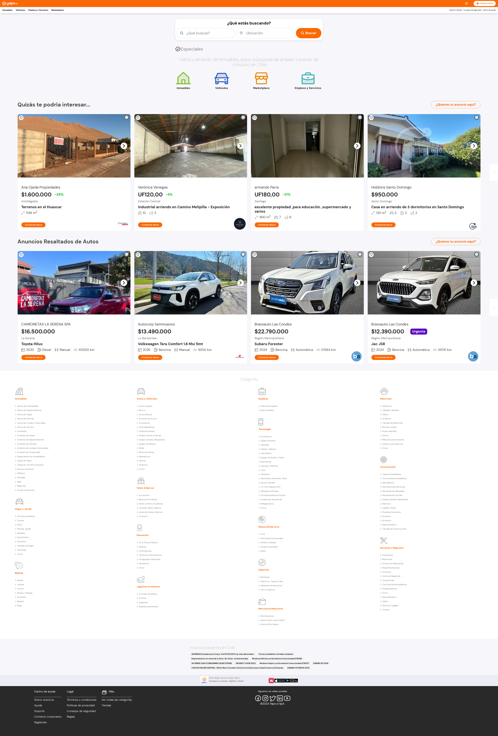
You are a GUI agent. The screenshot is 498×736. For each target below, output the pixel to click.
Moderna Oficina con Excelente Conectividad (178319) (277, 658)
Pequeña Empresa (390, 567)
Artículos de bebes (148, 594)
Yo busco (143, 516)
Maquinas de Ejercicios (271, 585)
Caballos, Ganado (390, 410)
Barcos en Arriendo (148, 499)
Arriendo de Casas (26, 435)
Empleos (263, 398)
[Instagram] (265, 698)
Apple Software (268, 440)
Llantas (142, 460)
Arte (263, 534)
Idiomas (142, 546)
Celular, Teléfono (268, 449)
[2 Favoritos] (371, 117)
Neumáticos (144, 456)
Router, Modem (268, 482)
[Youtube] (287, 698)
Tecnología (264, 429)
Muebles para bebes (148, 606)
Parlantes (265, 474)
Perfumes (21, 597)
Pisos (19, 524)
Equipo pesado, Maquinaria (152, 439)
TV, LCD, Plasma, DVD (271, 486)
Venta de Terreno (25, 427)
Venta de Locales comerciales (31, 423)
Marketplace (57, 10)
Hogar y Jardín (23, 509)
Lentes (20, 588)
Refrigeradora (267, 503)
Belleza (19, 573)
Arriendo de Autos (148, 418)
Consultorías (388, 580)
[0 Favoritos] (21, 117)
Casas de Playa (24, 460)
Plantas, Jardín (24, 528)
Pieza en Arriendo (25, 469)
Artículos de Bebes (26, 516)
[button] (124, 146)
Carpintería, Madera (391, 474)
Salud (385, 601)
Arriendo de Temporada (28, 452)
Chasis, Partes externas (150, 435)
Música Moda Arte (268, 526)
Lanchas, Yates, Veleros (150, 507)
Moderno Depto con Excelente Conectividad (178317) (284, 663)
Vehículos (20, 10)
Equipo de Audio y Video (272, 457)
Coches (142, 598)
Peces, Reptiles (389, 431)
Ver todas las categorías (117, 700)
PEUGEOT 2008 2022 (246, 663)
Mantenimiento (389, 524)
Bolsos (20, 580)
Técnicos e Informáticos (150, 555)
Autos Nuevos (145, 414)
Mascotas (386, 398)
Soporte (39, 711)
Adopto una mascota (392, 444)
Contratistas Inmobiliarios (394, 478)
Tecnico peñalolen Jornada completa (275, 654)
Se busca (21, 541)
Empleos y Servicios (38, 10)
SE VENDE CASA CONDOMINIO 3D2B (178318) (212, 663)
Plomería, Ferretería (391, 512)
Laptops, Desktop (269, 465)
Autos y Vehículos (147, 398)
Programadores (389, 588)
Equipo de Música (147, 444)
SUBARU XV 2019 (320, 663)
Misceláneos (388, 482)
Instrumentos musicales (272, 538)
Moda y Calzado (25, 593)
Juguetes (143, 602)
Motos (142, 410)
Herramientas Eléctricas (393, 486)
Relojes (20, 601)
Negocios (21, 485)
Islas (19, 481)
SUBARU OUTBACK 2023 (298, 668)
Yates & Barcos (145, 487)
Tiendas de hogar (25, 545)
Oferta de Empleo (269, 406)
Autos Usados (145, 406)
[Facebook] (258, 698)
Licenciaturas (145, 551)
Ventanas (21, 549)
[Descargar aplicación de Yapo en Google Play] (292, 680)
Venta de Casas (24, 414)
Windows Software (270, 491)
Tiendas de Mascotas (392, 423)
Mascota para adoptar (393, 439)
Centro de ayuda (489, 10)
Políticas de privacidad (81, 705)
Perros (385, 435)
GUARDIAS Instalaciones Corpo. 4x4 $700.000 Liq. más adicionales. (223, 654)
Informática (266, 453)
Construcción (388, 466)
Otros (20, 554)
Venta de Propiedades (27, 406)
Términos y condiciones (81, 700)
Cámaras (265, 444)
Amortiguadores (146, 427)
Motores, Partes (146, 452)
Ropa (19, 605)
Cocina (20, 520)
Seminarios (144, 563)
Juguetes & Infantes (148, 586)
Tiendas (106, 705)
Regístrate (40, 722)
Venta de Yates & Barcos (151, 512)
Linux (263, 470)
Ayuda (38, 705)
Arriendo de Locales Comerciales (32, 448)
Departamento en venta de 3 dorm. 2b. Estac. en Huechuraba (220, 658)
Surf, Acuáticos (268, 589)
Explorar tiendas (455, 10)
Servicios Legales (390, 605)
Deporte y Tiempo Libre (272, 581)
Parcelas (21, 477)
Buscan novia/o (389, 427)
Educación (143, 535)
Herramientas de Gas (392, 495)
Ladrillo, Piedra (389, 507)
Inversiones (387, 555)
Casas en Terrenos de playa (30, 464)
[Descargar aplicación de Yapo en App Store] (280, 680)
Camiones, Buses (147, 431)
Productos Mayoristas (392, 563)
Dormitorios (22, 537)
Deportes (263, 569)
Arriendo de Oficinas (27, 444)
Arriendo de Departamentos (30, 439)
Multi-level (387, 559)
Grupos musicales (269, 546)
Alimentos (387, 406)
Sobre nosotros (44, 700)
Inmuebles (7, 10)
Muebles (21, 533)
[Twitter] (272, 698)
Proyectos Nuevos (25, 490)
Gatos (385, 414)
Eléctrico (386, 503)
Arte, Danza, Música (148, 542)
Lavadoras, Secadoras (271, 499)
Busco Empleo (267, 410)
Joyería (20, 584)
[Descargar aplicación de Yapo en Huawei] (271, 680)
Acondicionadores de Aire (273, 495)
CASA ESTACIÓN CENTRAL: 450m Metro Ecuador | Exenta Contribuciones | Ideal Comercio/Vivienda (237, 668)
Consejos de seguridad (472, 10)
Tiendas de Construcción (394, 528)
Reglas (71, 716)
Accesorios (144, 423)
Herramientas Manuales (393, 491)
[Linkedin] (279, 698)
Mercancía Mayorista (270, 608)
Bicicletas (265, 577)
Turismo (386, 609)
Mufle (141, 448)
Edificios (21, 473)
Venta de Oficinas (25, 418)
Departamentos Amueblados (31, 456)
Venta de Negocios (391, 576)
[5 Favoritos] (21, 254)
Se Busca (143, 464)
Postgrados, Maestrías (149, 559)
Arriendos (21, 431)
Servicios (386, 516)
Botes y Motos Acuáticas (151, 503)
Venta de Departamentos (29, 410)
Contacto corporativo (48, 716)
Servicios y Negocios (392, 547)
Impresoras (266, 461)
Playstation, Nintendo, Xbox (274, 478)
